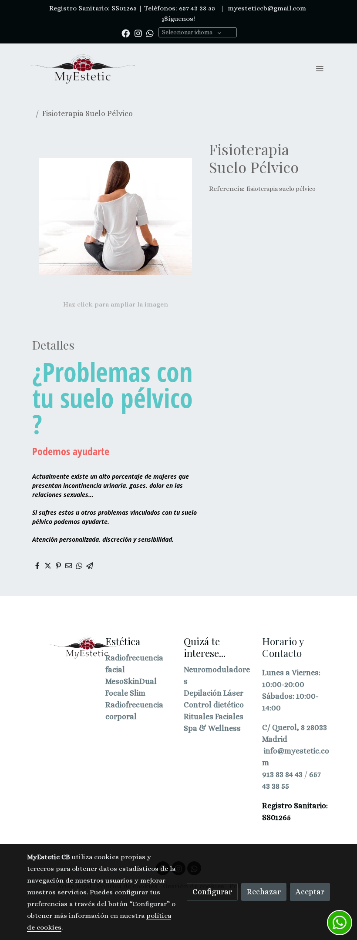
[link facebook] (125, 33)
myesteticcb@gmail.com (266, 8)
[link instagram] (138, 33)
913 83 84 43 (282, 774)
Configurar (212, 891)
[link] (82, 68)
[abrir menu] (319, 68)
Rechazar (264, 891)
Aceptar (310, 891)
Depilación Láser (213, 693)
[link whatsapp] (150, 33)
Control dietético (214, 704)
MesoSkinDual (131, 681)
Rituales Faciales (213, 716)
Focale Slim (125, 693)
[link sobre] (60, 647)
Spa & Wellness (212, 728)
